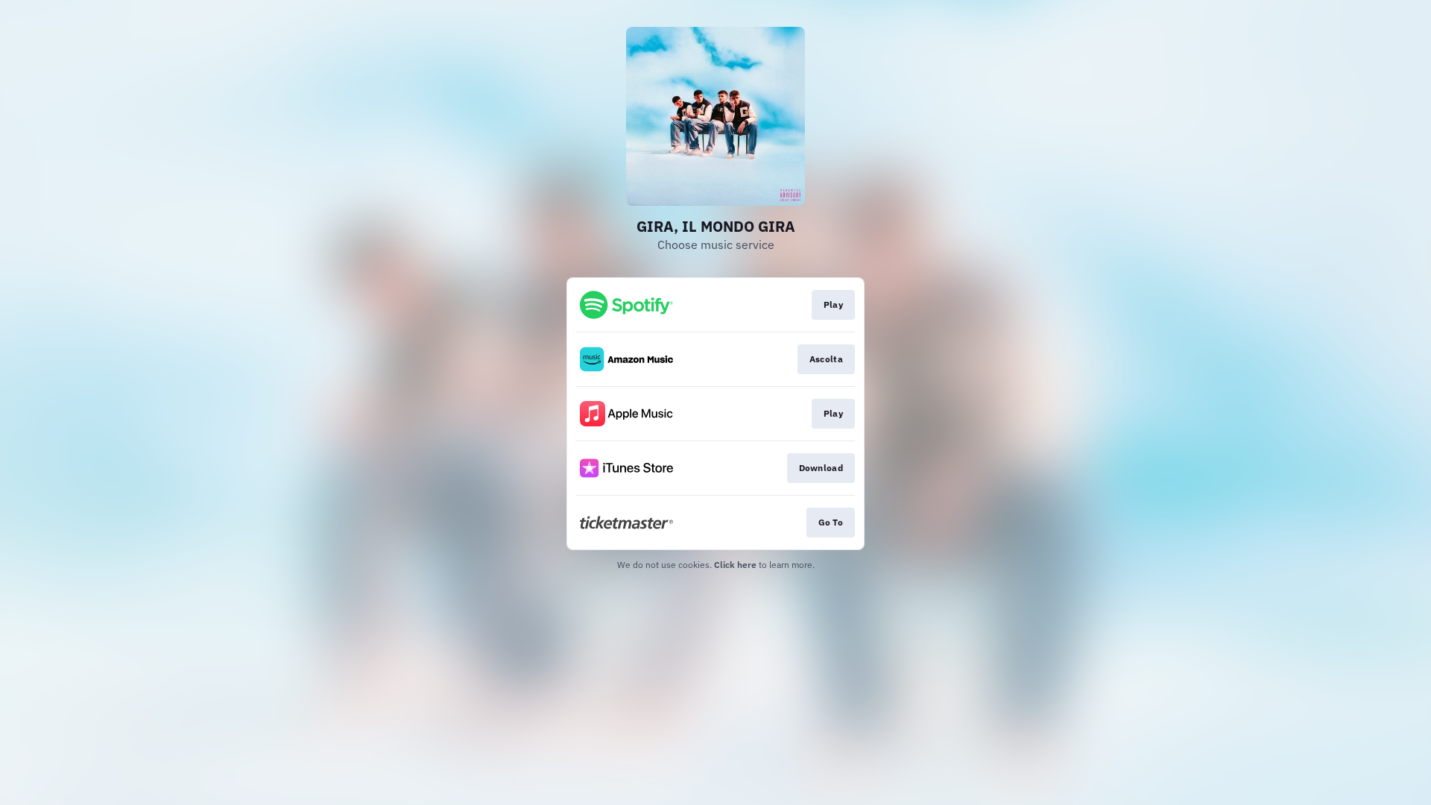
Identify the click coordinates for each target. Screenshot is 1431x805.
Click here (735, 564)
